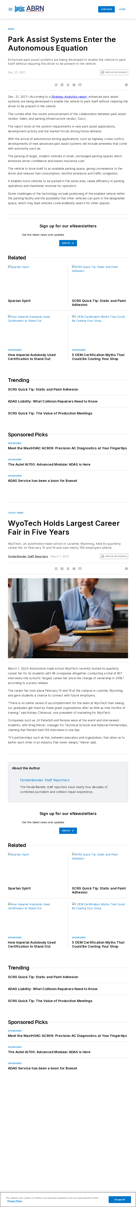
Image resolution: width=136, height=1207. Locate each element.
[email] (80, 84)
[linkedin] (62, 84)
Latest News (16, 513)
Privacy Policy (14, 1201)
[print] (126, 84)
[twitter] (68, 84)
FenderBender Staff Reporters (28, 556)
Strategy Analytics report (69, 96)
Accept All (119, 1199)
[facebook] (56, 84)
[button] (10, 9)
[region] (68, 1199)
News (11, 29)
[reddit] (74, 84)
